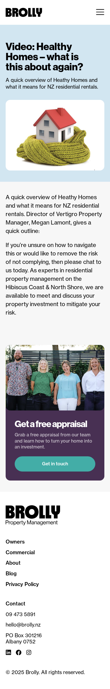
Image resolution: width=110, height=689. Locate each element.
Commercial (20, 552)
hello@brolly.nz (23, 625)
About (13, 563)
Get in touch (55, 463)
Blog (11, 574)
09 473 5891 (20, 614)
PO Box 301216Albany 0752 (24, 638)
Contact (15, 604)
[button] (100, 12)
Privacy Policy (22, 584)
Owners (15, 542)
